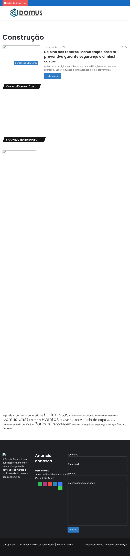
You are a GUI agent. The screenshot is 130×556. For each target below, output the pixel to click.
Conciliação (87, 415)
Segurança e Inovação (105, 424)
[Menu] (4, 14)
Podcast (43, 423)
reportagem (61, 424)
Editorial (35, 420)
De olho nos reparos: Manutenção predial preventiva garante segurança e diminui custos (80, 56)
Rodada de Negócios (83, 424)
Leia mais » (52, 76)
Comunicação (75, 416)
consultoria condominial (106, 415)
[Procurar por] (125, 14)
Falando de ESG (69, 420)
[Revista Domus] (26, 12)
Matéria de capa (92, 420)
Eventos (50, 419)
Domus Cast (15, 419)
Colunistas (56, 415)
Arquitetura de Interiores (28, 415)
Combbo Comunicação (115, 544)
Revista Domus (65, 544)
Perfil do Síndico (24, 424)
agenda (7, 415)
